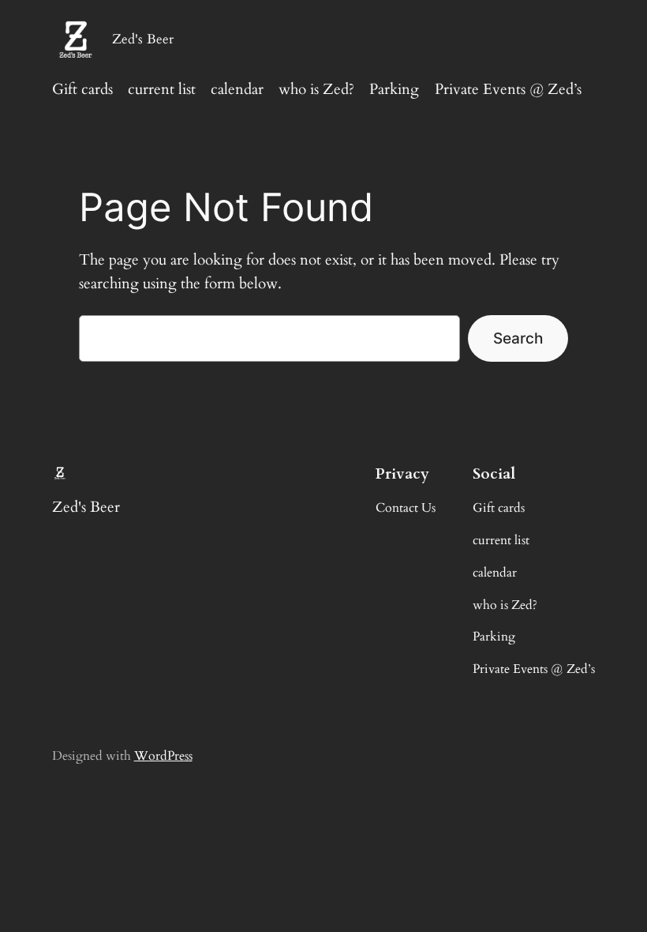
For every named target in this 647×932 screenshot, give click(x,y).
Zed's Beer (143, 39)
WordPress (163, 756)
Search (518, 338)
